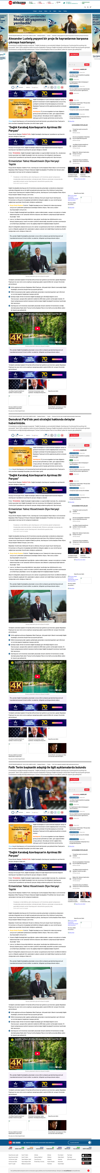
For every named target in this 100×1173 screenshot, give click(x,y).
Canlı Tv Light (12, 1163)
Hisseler (59, 1148)
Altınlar (36, 1155)
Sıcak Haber (61, 1163)
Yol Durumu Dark (13, 1161)
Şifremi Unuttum (71, 1159)
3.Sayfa (35, 11)
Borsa (10, 1148)
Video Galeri (61, 1157)
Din (50, 11)
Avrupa (40, 11)
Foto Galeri (60, 1155)
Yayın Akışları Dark (26, 1161)
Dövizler (49, 1157)
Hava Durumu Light (13, 1155)
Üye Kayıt (69, 1155)
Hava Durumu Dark (13, 1157)
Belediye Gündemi (41, 35)
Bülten (45, 11)
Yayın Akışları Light (26, 1159)
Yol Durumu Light (13, 1159)
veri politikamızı (67, 1170)
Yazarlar (60, 1159)
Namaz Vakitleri (19, 1148)
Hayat (60, 11)
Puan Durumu (50, 1148)
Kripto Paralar (87, 1148)
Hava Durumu (39, 1148)
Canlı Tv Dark (25, 1155)
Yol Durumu (76, 1148)
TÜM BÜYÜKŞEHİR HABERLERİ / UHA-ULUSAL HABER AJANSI (22, 35)
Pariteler (67, 1148)
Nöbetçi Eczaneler (26, 1163)
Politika (65, 11)
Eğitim (54, 11)
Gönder (87, 64)
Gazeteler (30, 1148)
